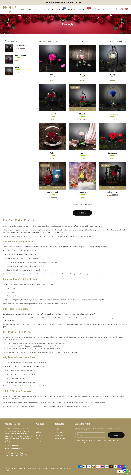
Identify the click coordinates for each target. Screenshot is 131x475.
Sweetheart (112, 153)
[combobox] (103, 9)
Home (38, 429)
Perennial (52, 114)
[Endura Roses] (10, 9)
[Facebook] (7, 454)
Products (39, 432)
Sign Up (116, 435)
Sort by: (111, 41)
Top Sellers (39, 435)
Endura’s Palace (20, 46)
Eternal (52, 75)
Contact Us (39, 442)
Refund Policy (59, 435)
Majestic (18, 67)
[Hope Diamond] (9, 59)
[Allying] (112, 58)
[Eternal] (52, 58)
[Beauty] (82, 58)
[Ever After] (82, 176)
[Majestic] (9, 71)
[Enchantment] (112, 97)
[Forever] (82, 136)
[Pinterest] (27, 454)
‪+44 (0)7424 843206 (11, 446)
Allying (112, 75)
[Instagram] (12, 454)
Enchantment (113, 114)
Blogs (57, 429)
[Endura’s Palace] (9, 48)
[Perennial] (52, 97)
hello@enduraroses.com (13, 448)
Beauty (82, 75)
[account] (116, 9)
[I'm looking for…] (95, 9)
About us (39, 439)
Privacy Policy (59, 432)
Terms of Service (61, 439)
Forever (82, 153)
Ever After (82, 192)
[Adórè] (52, 136)
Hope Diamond (20, 55)
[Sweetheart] (112, 136)
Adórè (52, 153)
